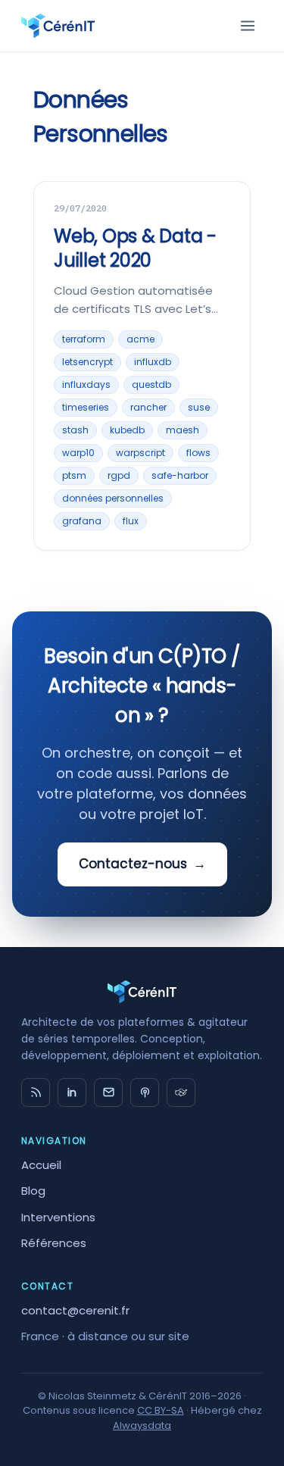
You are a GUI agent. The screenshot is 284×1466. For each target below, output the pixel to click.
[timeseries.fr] (181, 1092)
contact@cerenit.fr (75, 1310)
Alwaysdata (142, 1425)
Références (53, 1243)
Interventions (58, 1217)
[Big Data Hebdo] (144, 1092)
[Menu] (248, 26)
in (71, 1092)
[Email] (108, 1092)
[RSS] (35, 1092)
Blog (33, 1191)
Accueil (41, 1165)
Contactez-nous (142, 864)
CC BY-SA (160, 1410)
